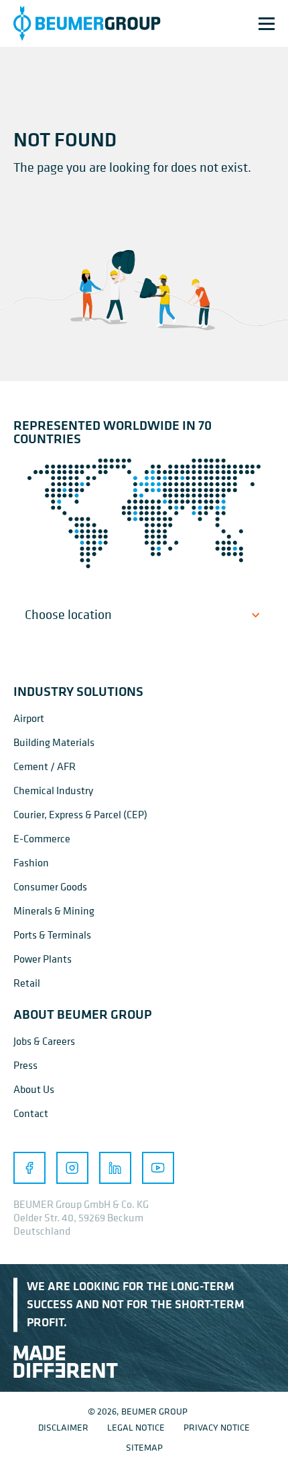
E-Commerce (41, 838)
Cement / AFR (44, 766)
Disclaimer (63, 1427)
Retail (26, 982)
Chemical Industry (53, 790)
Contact (30, 1113)
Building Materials (53, 742)
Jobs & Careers (44, 1040)
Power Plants (42, 958)
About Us (33, 1089)
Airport (28, 718)
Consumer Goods (50, 886)
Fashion (31, 862)
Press (25, 1065)
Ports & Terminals (52, 934)
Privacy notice (217, 1427)
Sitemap (144, 1447)
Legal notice (136, 1427)
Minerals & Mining (53, 910)
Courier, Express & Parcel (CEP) (80, 814)
